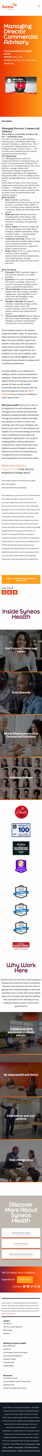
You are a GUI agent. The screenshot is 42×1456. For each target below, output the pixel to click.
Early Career (7, 1330)
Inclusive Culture (9, 1359)
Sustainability (8, 1366)
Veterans (6, 1333)
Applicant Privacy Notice (9, 1451)
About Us (7, 1349)
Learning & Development (12, 1356)
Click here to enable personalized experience (21, 579)
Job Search (7, 1323)
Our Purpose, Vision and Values (15, 1352)
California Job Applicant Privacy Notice (29, 1451)
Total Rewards (8, 1362)
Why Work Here (9, 1346)
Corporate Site (8, 1385)
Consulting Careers (21, 1243)
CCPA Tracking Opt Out (31, 1447)
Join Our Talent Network (12, 1327)
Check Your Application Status (14, 1388)
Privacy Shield (19, 1447)
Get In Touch (24, 1279)
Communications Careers (21, 1233)
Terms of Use (31, 1444)
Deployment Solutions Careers (21, 1254)
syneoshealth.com (9, 1313)
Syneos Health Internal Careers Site (16, 1381)
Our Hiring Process (10, 1378)
